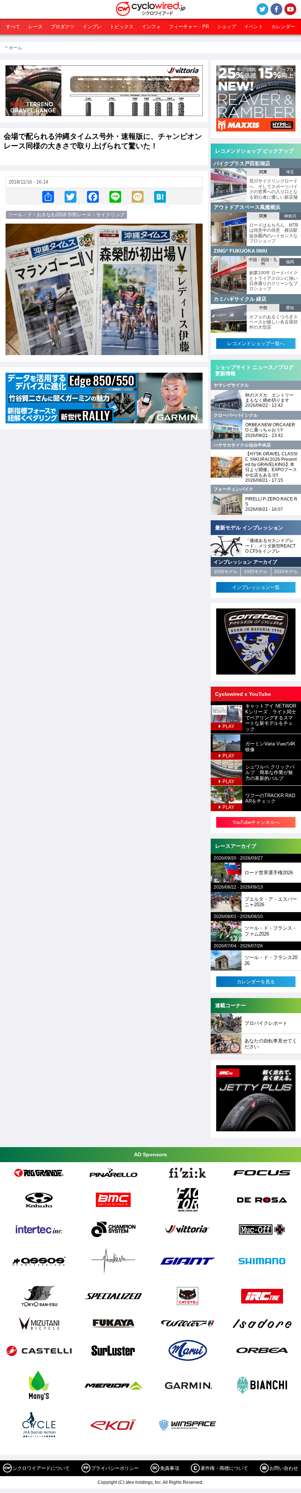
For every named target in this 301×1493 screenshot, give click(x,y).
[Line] (115, 196)
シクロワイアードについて (41, 1468)
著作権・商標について (224, 1468)
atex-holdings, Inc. (144, 1482)
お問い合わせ (283, 1468)
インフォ (151, 26)
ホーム (15, 47)
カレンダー (283, 26)
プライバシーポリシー (115, 1468)
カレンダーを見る (256, 981)
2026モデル (225, 571)
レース (35, 26)
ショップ (226, 26)
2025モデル (256, 571)
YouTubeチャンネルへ (256, 822)
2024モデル (286, 571)
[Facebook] (93, 196)
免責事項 (169, 1468)
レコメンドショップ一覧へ (255, 343)
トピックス (122, 26)
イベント (253, 26)
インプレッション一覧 (256, 587)
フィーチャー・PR (189, 26)
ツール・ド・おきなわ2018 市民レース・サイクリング (66, 214)
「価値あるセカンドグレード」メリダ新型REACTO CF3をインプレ (270, 546)
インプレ (92, 26)
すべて (13, 26)
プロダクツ (63, 26)
